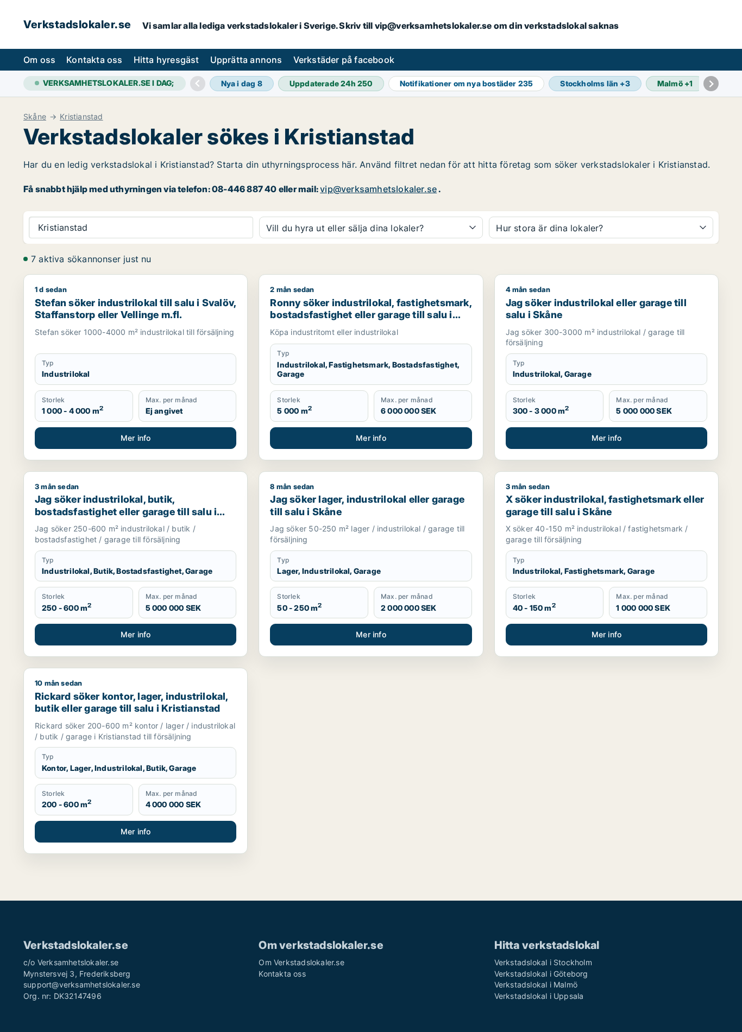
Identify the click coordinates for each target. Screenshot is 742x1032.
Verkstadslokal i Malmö (535, 984)
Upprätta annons (246, 59)
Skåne (34, 116)
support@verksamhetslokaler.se (81, 984)
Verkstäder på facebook (343, 59)
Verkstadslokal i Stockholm (543, 962)
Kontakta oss (94, 59)
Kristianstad (81, 116)
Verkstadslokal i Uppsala (539, 996)
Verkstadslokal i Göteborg (541, 973)
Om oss (39, 59)
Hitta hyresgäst (166, 59)
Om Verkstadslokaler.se (301, 962)
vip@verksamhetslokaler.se (378, 188)
